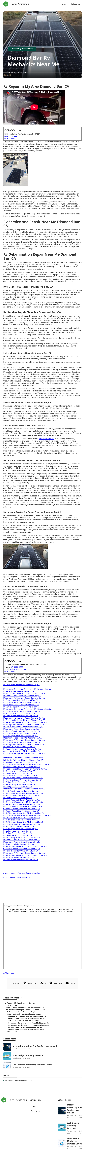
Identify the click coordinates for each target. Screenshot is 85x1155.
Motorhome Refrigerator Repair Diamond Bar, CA (24, 698)
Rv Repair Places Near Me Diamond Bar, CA (21, 811)
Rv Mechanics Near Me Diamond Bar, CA (20, 762)
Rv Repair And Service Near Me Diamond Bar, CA (23, 802)
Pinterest (58, 983)
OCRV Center (9, 138)
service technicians (46, 438)
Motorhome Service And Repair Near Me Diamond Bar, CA (27, 689)
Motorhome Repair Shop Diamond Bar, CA (21, 729)
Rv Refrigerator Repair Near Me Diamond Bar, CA (23, 724)
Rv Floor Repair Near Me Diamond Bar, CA (20, 700)
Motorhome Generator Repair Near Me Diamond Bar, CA (27, 764)
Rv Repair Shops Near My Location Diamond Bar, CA (25, 693)
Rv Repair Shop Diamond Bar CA (22, 49)
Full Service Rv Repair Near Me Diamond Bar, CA (23, 760)
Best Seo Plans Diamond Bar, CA (16, 877)
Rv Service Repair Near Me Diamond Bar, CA (21, 707)
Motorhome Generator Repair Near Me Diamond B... (28, 1023)
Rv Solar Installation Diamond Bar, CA (18, 844)
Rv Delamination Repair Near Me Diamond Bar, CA (24, 720)
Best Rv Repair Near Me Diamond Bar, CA (20, 735)
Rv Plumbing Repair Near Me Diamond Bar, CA (22, 780)
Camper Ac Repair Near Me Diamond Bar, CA (21, 751)
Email (73, 983)
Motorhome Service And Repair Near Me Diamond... (28, 1025)
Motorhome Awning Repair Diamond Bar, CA (21, 824)
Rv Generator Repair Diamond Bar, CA (19, 713)
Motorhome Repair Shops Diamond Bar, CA (21, 704)
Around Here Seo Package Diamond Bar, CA (21, 873)
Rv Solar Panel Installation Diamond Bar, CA (21, 684)
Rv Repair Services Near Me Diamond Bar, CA (22, 696)
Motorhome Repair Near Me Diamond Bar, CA (22, 738)
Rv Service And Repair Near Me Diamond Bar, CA (23, 727)
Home (63, 4)
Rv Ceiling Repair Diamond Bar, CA (17, 773)
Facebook (32, 983)
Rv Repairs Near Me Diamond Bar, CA (18, 691)
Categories (75, 4)
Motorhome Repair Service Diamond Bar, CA (21, 702)
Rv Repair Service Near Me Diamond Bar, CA (21, 766)
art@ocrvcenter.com (18, 669)
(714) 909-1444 (10, 136)
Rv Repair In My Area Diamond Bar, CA (19, 746)
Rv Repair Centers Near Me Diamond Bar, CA (21, 804)
